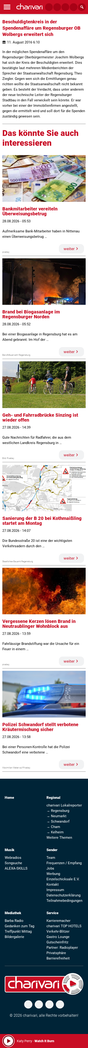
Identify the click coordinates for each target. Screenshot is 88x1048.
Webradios (13, 858)
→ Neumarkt (56, 816)
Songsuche (13, 863)
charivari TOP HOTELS (63, 926)
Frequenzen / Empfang (64, 863)
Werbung (53, 874)
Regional (53, 798)
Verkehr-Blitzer (57, 931)
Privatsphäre (56, 953)
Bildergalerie (14, 937)
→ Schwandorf (57, 821)
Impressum (55, 890)
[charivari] (29, 6)
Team (50, 858)
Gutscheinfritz (57, 942)
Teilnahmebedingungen (64, 901)
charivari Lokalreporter (64, 805)
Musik (9, 850)
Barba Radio (14, 921)
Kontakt (52, 884)
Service (52, 913)
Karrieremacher (58, 921)
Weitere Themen (59, 837)
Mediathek (13, 913)
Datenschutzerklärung (63, 895)
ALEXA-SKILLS (16, 868)
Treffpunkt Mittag (18, 931)
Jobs (50, 868)
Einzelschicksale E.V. (63, 879)
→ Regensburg (57, 811)
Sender (51, 850)
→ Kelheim (55, 832)
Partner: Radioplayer (62, 947)
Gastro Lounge (57, 937)
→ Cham (53, 827)
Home (9, 798)
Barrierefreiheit (58, 958)
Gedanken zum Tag (19, 926)
